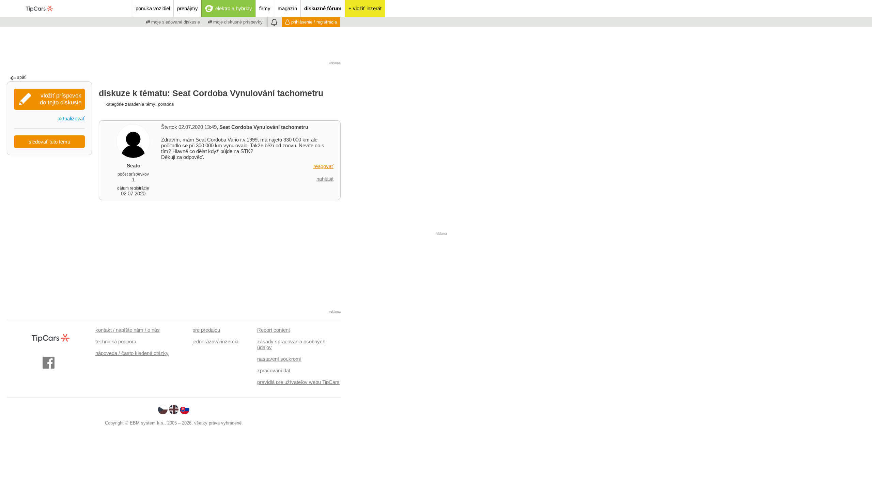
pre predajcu (206, 330)
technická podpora (115, 341)
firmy (264, 8)
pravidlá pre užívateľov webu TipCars (298, 382)
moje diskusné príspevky (237, 22)
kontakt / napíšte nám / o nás (127, 330)
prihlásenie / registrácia (314, 22)
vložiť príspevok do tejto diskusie (60, 99)
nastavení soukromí (279, 359)
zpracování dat (273, 370)
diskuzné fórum (322, 8)
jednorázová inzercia (215, 341)
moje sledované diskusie (175, 22)
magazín (287, 8)
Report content (273, 330)
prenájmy (187, 8)
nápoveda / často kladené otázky (132, 353)
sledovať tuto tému (49, 142)
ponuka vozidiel (153, 8)
